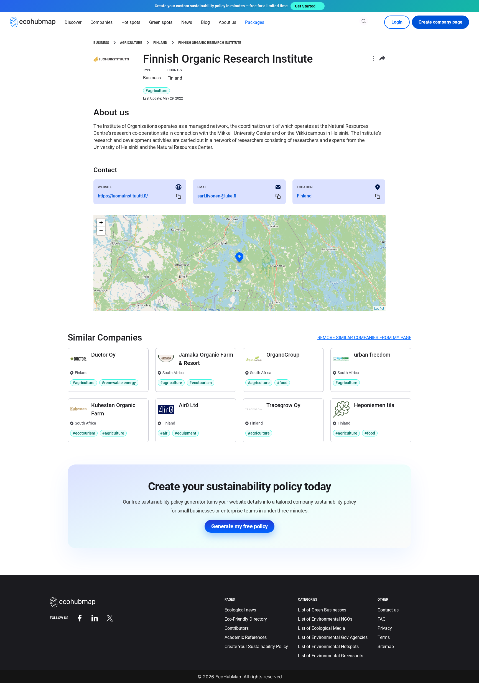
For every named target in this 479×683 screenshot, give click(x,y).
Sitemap (386, 646)
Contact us (388, 610)
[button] (239, 257)
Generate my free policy (239, 526)
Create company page (440, 22)
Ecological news (240, 610)
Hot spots (130, 22)
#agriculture (156, 90)
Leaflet (379, 309)
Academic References (246, 637)
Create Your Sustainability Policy (256, 646)
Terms (384, 637)
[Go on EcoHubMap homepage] (33, 22)
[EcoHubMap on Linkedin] (90, 617)
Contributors (237, 628)
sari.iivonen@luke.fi (216, 196)
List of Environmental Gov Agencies (333, 637)
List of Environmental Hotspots (328, 646)
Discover (73, 22)
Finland (160, 43)
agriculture (131, 43)
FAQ (382, 619)
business (101, 43)
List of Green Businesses (322, 610)
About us (227, 22)
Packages (254, 22)
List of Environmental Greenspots (330, 655)
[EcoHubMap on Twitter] (105, 617)
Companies (101, 22)
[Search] (363, 21)
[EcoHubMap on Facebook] (75, 617)
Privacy (385, 628)
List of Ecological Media (321, 628)
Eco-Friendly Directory (246, 619)
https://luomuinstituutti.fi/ (123, 196)
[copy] (178, 196)
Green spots (160, 22)
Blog (205, 22)
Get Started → (307, 6)
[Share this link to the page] (382, 58)
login (396, 22)
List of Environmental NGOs (325, 619)
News (186, 22)
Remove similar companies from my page (364, 337)
